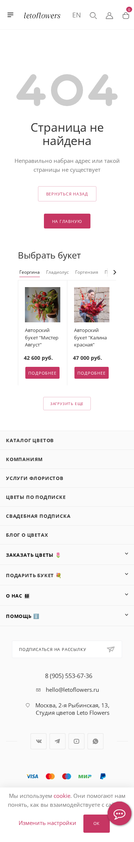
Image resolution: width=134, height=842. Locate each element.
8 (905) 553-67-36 (68, 676)
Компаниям (24, 459)
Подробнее (42, 373)
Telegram (58, 741)
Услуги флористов (35, 478)
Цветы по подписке (36, 497)
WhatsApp (95, 741)
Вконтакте (39, 741)
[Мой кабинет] (109, 15)
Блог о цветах (27, 535)
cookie (62, 795)
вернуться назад (67, 194)
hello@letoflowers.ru (72, 689)
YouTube (76, 741)
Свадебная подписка (38, 516)
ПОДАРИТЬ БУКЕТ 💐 (34, 575)
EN (76, 14)
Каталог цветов (30, 440)
